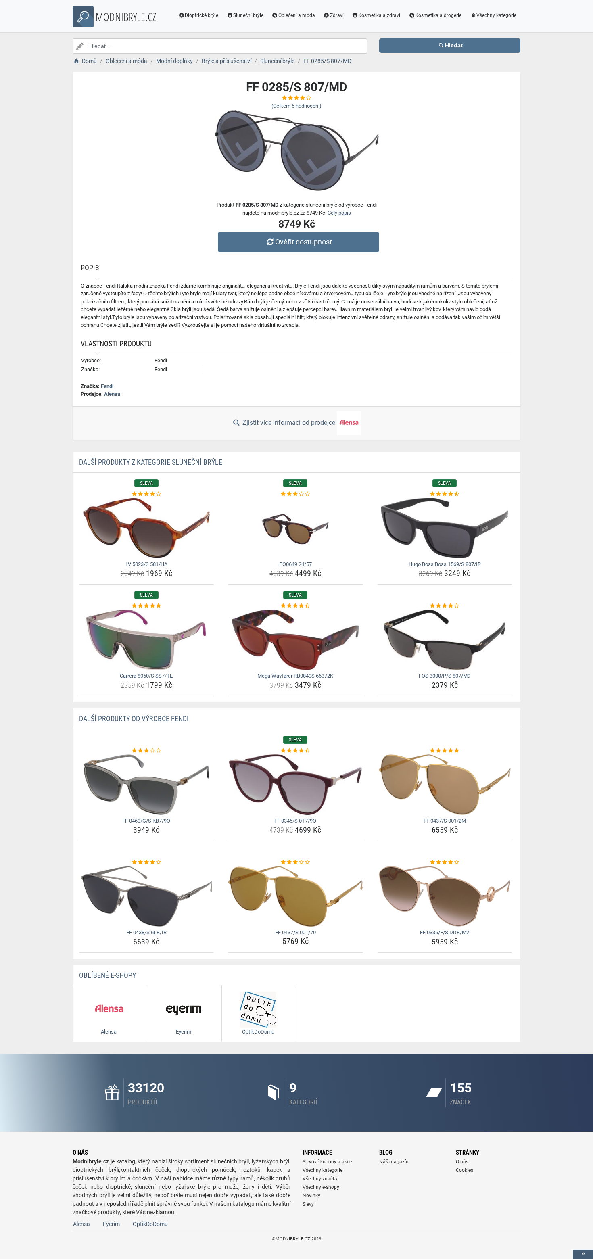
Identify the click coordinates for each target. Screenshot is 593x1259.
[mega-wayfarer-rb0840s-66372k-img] (295, 640)
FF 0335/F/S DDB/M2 (444, 932)
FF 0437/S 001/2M (445, 821)
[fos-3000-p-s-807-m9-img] (445, 640)
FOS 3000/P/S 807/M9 (444, 676)
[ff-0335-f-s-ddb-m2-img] (445, 896)
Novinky (311, 1195)
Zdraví (337, 15)
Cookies (464, 1170)
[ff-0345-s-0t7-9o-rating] (295, 751)
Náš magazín (394, 1162)
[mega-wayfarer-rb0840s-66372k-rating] (295, 606)
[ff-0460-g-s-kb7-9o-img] (146, 784)
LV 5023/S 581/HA (146, 564)
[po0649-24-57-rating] (295, 494)
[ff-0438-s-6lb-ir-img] (146, 896)
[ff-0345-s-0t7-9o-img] (295, 784)
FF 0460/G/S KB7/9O (146, 821)
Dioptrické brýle (201, 15)
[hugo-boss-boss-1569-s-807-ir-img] (445, 528)
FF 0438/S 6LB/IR (146, 932)
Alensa (112, 394)
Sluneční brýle (248, 15)
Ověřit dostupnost (303, 242)
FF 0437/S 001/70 (295, 932)
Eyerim (111, 1224)
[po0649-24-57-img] (295, 528)
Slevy (308, 1204)
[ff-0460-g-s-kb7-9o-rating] (146, 751)
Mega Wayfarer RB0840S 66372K (295, 676)
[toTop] (583, 1254)
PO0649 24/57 (295, 564)
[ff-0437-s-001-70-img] (295, 896)
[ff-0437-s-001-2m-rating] (445, 751)
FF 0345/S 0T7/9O (295, 821)
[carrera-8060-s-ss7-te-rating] (146, 606)
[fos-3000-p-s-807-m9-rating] (445, 606)
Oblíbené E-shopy (107, 975)
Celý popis (339, 213)
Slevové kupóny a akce (327, 1162)
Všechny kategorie (496, 15)
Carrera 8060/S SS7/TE (146, 676)
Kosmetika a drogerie (438, 15)
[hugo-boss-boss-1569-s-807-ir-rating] (445, 494)
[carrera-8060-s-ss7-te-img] (146, 640)
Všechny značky (320, 1179)
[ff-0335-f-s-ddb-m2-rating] (445, 862)
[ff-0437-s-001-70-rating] (295, 862)
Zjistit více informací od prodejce (289, 422)
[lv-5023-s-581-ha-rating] (146, 494)
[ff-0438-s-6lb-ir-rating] (146, 862)
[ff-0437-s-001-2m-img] (445, 784)
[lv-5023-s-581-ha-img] (146, 528)
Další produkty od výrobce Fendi (134, 718)
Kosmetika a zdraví (379, 15)
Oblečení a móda (296, 15)
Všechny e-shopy (321, 1187)
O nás (462, 1162)
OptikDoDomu (150, 1224)
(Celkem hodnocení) (296, 106)
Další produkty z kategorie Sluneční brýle (150, 462)
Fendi (107, 386)
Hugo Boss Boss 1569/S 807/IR (445, 564)
